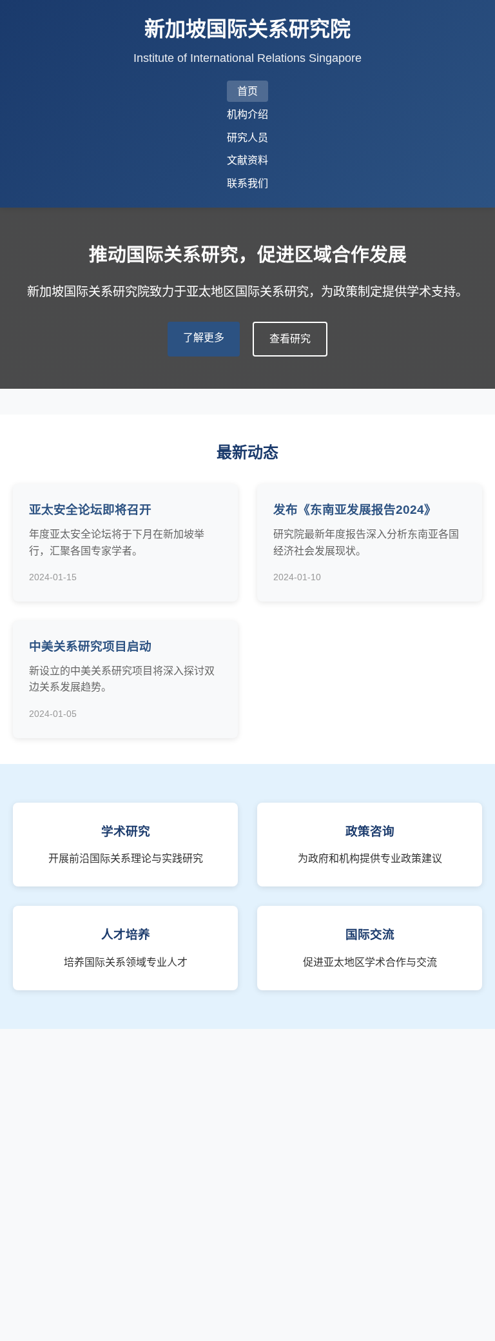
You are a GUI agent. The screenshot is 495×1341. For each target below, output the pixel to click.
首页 (247, 91)
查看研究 (290, 338)
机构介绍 (247, 114)
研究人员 (247, 137)
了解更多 (203, 337)
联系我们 (247, 183)
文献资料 (247, 160)
